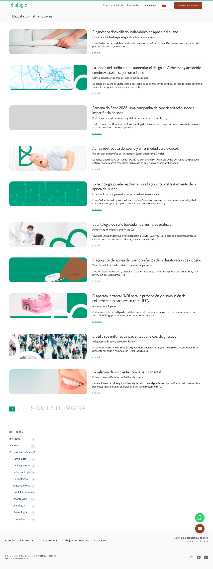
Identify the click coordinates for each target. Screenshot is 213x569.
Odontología (20, 498)
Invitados (14, 438)
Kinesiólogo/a (20, 478)
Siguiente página (58, 407)
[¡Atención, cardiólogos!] (48, 305)
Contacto (100, 540)
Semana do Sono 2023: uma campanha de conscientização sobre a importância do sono (143, 112)
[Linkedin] (206, 557)
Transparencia (48, 540)
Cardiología (19, 458)
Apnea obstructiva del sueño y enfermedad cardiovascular (136, 150)
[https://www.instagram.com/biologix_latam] (191, 557)
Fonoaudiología (21, 485)
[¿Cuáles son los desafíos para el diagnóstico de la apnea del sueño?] (48, 41)
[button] (200, 528)
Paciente (14, 445)
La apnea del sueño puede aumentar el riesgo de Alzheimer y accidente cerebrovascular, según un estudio (146, 72)
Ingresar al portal (188, 5)
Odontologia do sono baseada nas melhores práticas (131, 226)
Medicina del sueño (24, 492)
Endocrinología (21, 472)
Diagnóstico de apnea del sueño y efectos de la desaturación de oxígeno (146, 262)
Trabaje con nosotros (75, 540)
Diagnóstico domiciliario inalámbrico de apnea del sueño (135, 34)
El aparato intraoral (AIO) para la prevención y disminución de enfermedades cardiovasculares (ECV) (139, 300)
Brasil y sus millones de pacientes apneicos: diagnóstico (134, 338)
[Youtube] (199, 557)
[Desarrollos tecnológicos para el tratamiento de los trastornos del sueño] (48, 193)
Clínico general (21, 465)
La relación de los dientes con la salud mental (126, 374)
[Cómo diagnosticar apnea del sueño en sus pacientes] (48, 77)
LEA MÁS (97, 53)
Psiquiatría (19, 518)
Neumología (20, 512)
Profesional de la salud (22, 452)
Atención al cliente (17, 540)
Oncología (19, 505)
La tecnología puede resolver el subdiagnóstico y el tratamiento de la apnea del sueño (144, 188)
